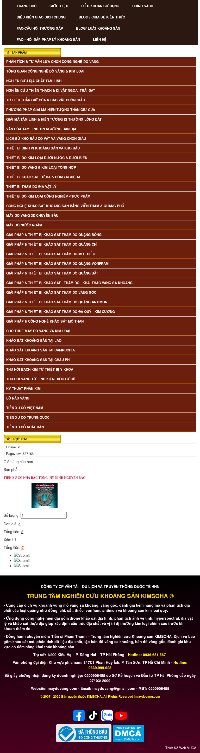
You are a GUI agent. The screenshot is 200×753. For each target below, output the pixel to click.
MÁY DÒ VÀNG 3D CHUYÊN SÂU (32, 215)
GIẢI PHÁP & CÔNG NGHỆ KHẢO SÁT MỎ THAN (45, 321)
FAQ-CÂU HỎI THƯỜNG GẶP (40, 28)
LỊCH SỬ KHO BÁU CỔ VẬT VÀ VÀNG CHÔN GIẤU (46, 138)
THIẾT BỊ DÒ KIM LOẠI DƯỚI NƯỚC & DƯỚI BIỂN (46, 157)
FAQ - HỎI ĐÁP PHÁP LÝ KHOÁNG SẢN (48, 39)
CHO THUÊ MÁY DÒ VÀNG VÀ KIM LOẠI (38, 330)
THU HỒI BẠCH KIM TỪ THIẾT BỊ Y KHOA (39, 369)
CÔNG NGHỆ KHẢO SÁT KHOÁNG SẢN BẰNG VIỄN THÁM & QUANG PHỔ (65, 205)
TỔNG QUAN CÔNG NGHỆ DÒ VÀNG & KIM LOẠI (45, 71)
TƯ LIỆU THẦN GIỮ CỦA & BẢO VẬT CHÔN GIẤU (45, 99)
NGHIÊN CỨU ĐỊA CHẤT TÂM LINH (33, 80)
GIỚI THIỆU (58, 5)
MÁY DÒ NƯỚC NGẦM (24, 224)
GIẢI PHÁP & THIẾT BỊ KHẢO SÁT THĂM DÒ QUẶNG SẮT (52, 273)
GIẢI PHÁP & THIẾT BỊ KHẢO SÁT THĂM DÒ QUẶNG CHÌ (51, 244)
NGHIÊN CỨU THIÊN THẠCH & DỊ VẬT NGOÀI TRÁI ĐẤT (50, 90)
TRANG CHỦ (26, 5)
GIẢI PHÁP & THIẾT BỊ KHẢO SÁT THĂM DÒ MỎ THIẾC (50, 253)
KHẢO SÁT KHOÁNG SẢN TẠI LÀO (33, 340)
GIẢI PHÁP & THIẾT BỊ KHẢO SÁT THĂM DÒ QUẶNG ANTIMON (56, 301)
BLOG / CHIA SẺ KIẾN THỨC (102, 17)
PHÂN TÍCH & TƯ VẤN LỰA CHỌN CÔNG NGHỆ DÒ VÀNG (52, 61)
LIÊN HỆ (100, 39)
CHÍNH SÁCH (142, 5)
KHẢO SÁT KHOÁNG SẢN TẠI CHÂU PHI (38, 359)
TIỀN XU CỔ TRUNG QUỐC (27, 417)
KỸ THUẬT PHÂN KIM (23, 388)
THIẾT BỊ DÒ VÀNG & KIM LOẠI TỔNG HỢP (41, 167)
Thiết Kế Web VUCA (180, 747)
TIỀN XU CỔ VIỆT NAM (24, 407)
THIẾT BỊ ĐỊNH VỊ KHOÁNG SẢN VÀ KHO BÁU (43, 148)
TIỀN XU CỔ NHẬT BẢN (25, 426)
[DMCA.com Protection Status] (128, 733)
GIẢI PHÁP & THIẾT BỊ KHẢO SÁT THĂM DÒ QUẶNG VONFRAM (57, 263)
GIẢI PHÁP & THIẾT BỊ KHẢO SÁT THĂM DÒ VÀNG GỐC (51, 292)
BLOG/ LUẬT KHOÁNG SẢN (98, 28)
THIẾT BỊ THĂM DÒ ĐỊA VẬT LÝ (31, 186)
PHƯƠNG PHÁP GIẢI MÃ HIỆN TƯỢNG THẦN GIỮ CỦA (50, 109)
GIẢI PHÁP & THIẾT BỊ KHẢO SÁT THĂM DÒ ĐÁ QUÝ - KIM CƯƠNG (60, 311)
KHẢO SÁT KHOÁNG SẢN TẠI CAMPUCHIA (40, 350)
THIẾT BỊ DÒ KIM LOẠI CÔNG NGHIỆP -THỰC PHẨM (48, 196)
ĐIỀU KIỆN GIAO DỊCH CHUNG (41, 17)
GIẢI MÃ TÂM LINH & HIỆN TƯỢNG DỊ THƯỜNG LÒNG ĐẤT (54, 119)
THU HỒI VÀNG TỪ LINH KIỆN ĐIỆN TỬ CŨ (40, 378)
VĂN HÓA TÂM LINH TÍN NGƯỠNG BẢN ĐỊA (41, 128)
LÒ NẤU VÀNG (17, 398)
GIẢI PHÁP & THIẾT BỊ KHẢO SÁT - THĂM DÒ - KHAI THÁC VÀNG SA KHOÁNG (69, 282)
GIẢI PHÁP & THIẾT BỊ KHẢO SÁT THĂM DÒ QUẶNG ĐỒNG (54, 234)
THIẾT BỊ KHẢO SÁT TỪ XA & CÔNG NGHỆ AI (43, 176)
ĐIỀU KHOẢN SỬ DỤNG (100, 5)
